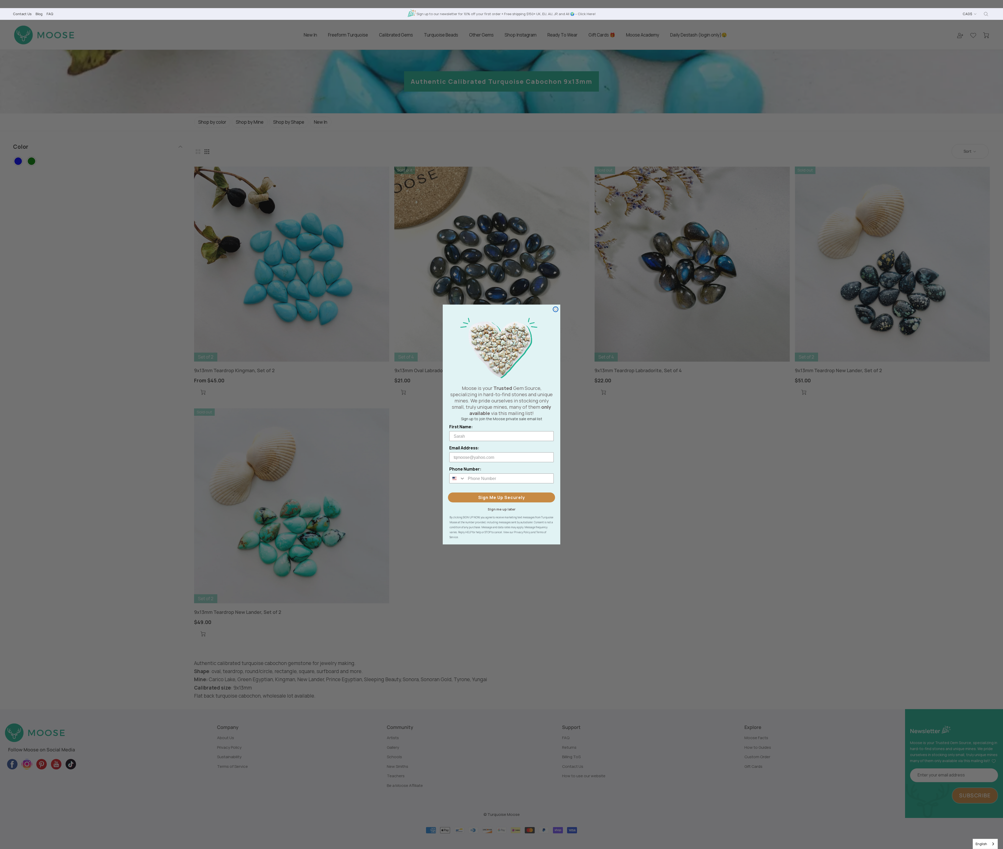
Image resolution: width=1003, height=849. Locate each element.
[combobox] (985, 844)
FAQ (49, 13)
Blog (39, 13)
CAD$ (967, 13)
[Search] (986, 14)
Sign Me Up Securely (501, 497)
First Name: (461, 427)
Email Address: (464, 448)
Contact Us (22, 13)
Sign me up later (502, 509)
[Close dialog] (555, 309)
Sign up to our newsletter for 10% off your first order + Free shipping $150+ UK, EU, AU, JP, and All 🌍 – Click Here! (506, 13)
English (981, 843)
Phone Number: (465, 469)
